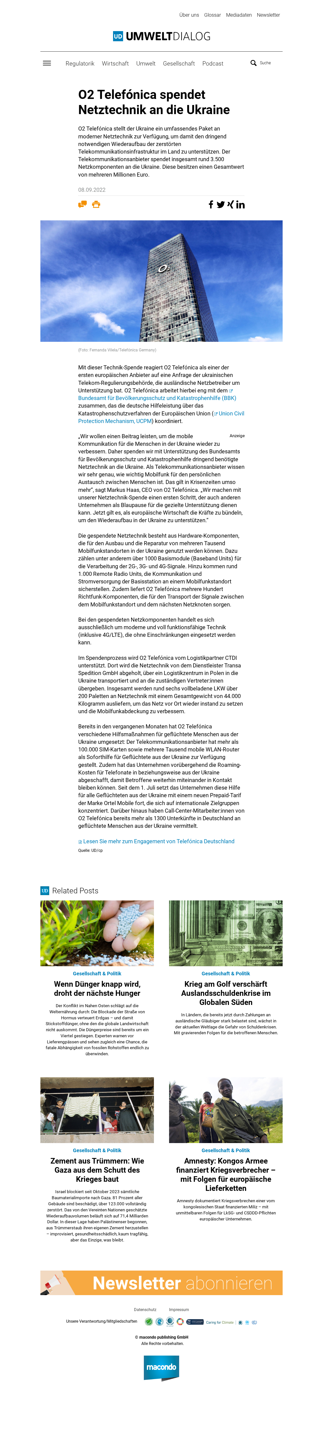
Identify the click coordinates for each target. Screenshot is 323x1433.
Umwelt (145, 63)
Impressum (179, 1309)
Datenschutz (145, 1309)
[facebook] (212, 207)
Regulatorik (80, 63)
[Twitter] (221, 207)
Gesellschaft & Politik (97, 974)
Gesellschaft (179, 63)
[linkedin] (240, 207)
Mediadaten (239, 15)
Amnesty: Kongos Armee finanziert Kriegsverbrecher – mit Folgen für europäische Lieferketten (226, 1174)
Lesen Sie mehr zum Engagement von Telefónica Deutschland (158, 841)
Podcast (212, 63)
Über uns (189, 15)
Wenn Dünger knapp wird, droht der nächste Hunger (97, 989)
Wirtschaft (115, 63)
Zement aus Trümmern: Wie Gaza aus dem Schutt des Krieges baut (97, 1170)
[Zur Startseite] (161, 36)
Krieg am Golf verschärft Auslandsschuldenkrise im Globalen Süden (226, 993)
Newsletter (268, 15)
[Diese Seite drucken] (96, 205)
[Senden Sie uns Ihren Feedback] (82, 205)
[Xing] (231, 207)
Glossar (212, 15)
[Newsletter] (161, 1283)
